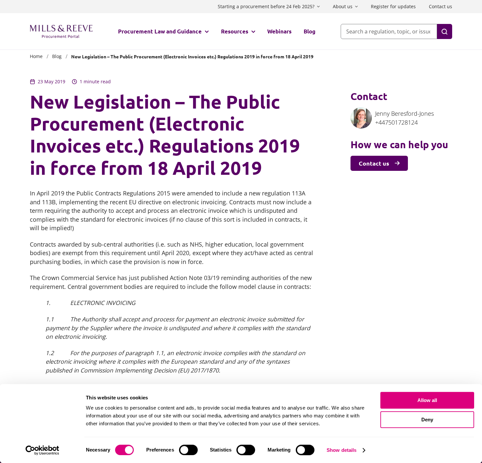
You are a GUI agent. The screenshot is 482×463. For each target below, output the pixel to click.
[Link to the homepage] (61, 31)
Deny (427, 419)
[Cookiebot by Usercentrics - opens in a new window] (42, 450)
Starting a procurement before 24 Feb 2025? (266, 6)
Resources (234, 31)
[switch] (188, 450)
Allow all (427, 400)
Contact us (440, 6)
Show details (341, 450)
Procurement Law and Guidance (160, 31)
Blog (309, 31)
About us (342, 6)
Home (36, 56)
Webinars (279, 31)
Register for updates (393, 6)
